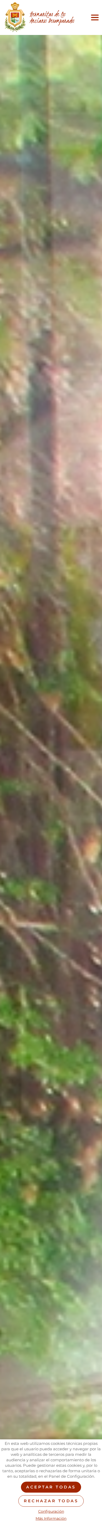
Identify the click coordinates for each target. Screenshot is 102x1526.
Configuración (51, 1511)
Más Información (51, 1518)
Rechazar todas (51, 1500)
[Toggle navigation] (93, 17)
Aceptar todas (51, 1487)
